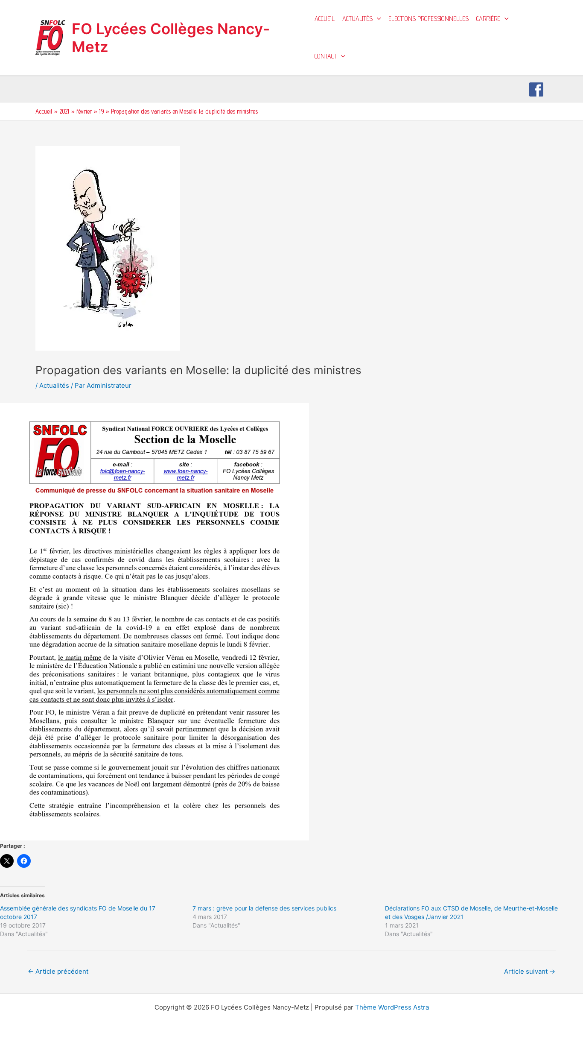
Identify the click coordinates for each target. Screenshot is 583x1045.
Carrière (488, 19)
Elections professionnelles (428, 19)
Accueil (325, 19)
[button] (377, 19)
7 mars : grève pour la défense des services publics (264, 908)
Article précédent (58, 971)
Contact (326, 56)
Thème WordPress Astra (392, 1007)
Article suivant (529, 971)
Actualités (357, 19)
